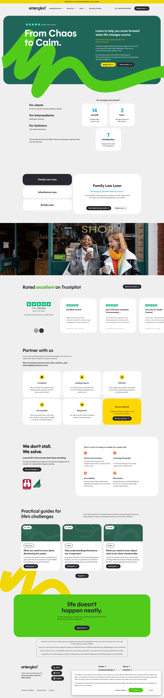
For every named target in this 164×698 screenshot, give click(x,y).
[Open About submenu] (85, 8)
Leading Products (55, 8)
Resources (70, 8)
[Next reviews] (41, 330)
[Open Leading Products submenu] (63, 8)
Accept (136, 690)
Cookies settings (120, 690)
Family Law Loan (47, 179)
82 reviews (42, 308)
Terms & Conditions (27, 690)
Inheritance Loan (47, 192)
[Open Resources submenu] (75, 8)
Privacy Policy (41, 690)
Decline (151, 690)
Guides (101, 666)
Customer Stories (105, 670)
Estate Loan (47, 205)
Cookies (51, 690)
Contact (126, 670)
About (81, 8)
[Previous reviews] (36, 330)
